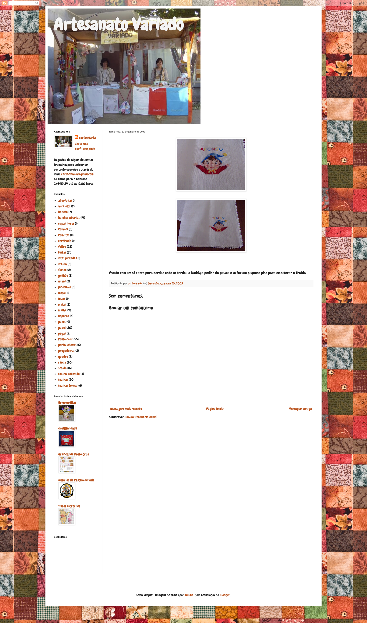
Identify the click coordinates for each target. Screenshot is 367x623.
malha (62, 310)
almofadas (65, 200)
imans (62, 281)
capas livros (66, 223)
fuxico (62, 270)
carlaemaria (87, 137)
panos (62, 321)
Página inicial (215, 408)
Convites (63, 235)
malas (62, 304)
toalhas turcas (68, 385)
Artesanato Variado (119, 24)
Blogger (225, 595)
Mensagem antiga (300, 408)
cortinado (64, 241)
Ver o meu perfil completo (85, 146)
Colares (63, 229)
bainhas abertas (69, 217)
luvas (61, 299)
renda (62, 362)
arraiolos (64, 206)
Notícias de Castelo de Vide (76, 480)
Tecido (62, 368)
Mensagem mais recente (126, 408)
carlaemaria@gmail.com (77, 174)
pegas (62, 333)
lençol (62, 293)
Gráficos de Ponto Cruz (73, 454)
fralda (62, 264)
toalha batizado (69, 374)
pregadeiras (66, 350)
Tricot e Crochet (69, 506)
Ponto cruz (65, 339)
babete (63, 212)
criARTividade (67, 428)
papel (62, 327)
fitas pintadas (67, 258)
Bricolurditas (67, 402)
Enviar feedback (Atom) (141, 417)
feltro (62, 246)
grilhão (63, 275)
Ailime (189, 595)
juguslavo (64, 287)
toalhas (63, 379)
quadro (63, 356)
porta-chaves (67, 345)
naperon (63, 316)
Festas (62, 252)
